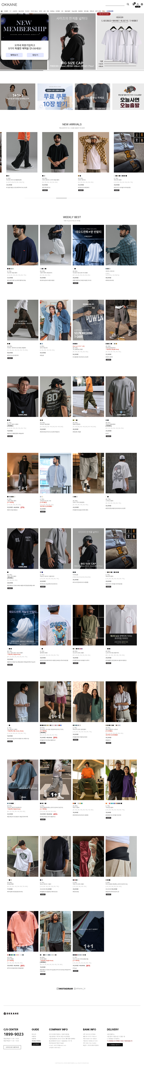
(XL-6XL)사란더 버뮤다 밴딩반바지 (46, 272)
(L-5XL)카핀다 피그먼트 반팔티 (78, 883)
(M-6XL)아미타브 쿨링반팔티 (110, 424)
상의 (44, 11)
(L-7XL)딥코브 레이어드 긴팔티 (45, 883)
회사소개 (34, 1034)
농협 (84, 1036)
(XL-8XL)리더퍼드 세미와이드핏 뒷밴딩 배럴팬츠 (16, 347)
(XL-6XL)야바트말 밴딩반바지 (112, 347)
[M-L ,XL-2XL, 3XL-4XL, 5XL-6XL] (115, 655)
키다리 (34, 11)
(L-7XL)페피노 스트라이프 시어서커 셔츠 (50, 179)
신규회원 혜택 (110, 11)
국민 (84, 1038)
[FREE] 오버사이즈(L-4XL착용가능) (112, 274)
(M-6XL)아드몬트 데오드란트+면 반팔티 (80, 272)
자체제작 (6, 11)
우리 (84, 1043)
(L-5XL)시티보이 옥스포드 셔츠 (45, 500)
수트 (62, 11)
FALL (103, 11)
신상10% (15, 11)
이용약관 (34, 1038)
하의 (48, 11)
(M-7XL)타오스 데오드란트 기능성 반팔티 (15, 653)
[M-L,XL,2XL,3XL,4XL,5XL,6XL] (81, 275)
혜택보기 (14, 55)
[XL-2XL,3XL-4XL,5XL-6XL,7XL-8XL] (17, 350)
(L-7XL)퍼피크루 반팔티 (10, 179)
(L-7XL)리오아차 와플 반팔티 (12, 272)
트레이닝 (52, 11)
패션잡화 (80, 11)
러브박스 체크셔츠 (110, 271)
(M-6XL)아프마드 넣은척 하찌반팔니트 (14, 807)
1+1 (10, 11)
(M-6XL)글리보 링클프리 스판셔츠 (112, 729)
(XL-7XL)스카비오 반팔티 (109, 500)
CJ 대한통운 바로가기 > (115, 1045)
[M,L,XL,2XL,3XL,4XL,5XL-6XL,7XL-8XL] (51, 964)
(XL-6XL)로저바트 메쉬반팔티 (45, 423)
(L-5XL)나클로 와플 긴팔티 (11, 500)
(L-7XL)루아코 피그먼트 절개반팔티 (79, 728)
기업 (84, 1041)
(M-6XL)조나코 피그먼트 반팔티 (78, 652)
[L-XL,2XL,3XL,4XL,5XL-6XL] (86, 182)
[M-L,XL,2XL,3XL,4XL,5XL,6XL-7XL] (17, 656)
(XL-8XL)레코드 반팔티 (76, 806)
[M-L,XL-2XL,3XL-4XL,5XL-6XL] (115, 428)
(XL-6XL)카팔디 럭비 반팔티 (11, 576)
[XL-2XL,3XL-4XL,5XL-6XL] (121, 182)
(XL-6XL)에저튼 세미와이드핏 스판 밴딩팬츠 (122, 179)
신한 (84, 1034)
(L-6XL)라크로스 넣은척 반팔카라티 (84, 179)
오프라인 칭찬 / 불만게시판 (12, 1047)
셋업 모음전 (67, 11)
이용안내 (34, 1036)
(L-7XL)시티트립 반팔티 (109, 806)
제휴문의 (37, 1044)
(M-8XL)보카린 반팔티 (46, 960)
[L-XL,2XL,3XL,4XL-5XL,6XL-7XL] (16, 733)
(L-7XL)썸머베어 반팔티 (44, 652)
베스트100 (21, 11)
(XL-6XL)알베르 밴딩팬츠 (76, 423)
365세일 (86, 11)
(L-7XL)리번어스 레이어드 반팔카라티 (47, 575)
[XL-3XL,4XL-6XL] (45, 275)
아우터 (40, 11)
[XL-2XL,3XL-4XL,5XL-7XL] (113, 503)
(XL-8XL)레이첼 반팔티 (10, 883)
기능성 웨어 (74, 11)
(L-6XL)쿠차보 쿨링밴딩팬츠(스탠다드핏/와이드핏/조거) (51, 807)
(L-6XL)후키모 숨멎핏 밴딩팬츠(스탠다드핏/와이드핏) (117, 883)
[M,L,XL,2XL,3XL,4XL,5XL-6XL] (48, 735)
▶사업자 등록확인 (70, 1038)
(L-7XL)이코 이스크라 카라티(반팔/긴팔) (80, 959)
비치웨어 (58, 11)
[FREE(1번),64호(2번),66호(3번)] (81, 577)
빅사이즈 (27, 11)
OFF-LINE (98, 11)
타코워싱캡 (75, 575)
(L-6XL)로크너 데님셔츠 (44, 347)
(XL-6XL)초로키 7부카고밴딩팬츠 (78, 501)
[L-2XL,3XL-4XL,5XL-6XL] (47, 350)
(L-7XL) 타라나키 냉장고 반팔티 (12, 424)
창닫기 (35, 55)
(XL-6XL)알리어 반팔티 (10, 959)
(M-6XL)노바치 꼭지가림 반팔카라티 (112, 652)
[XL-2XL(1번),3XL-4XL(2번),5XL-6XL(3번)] (51, 426)
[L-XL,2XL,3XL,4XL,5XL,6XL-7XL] (82, 963)
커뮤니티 (92, 11)
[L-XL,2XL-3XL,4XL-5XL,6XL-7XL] (15, 182)
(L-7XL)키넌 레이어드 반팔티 (15, 729)
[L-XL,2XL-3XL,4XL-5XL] (14, 504)
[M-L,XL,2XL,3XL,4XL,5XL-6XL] (81, 655)
